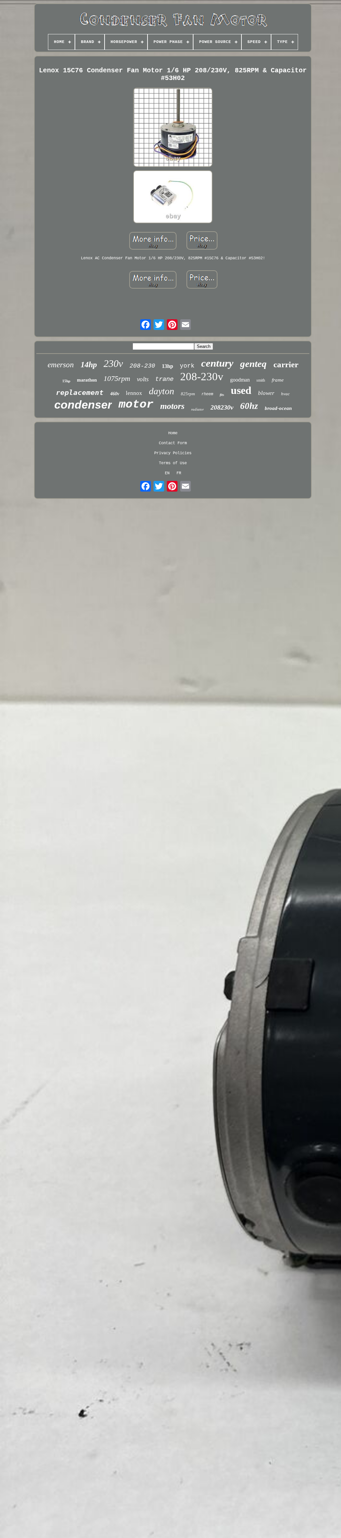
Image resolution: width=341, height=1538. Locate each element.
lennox (134, 393)
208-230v (201, 377)
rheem (207, 394)
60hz (249, 406)
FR (178, 473)
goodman (240, 380)
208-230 (142, 366)
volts (143, 379)
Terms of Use (173, 463)
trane (164, 379)
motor (136, 404)
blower (266, 393)
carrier (285, 364)
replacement (80, 393)
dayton (161, 391)
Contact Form (173, 443)
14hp (89, 364)
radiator (197, 409)
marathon (87, 380)
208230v (221, 407)
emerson (61, 365)
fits (222, 395)
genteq (253, 363)
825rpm (188, 393)
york (187, 366)
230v (113, 363)
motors (172, 406)
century (217, 363)
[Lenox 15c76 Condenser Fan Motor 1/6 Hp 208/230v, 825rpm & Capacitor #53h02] (173, 128)
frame (278, 380)
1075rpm (117, 378)
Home (172, 433)
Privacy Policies (172, 453)
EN (167, 473)
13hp (167, 366)
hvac (285, 393)
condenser (83, 404)
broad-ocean (278, 408)
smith (260, 380)
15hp (66, 381)
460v (114, 393)
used (241, 390)
